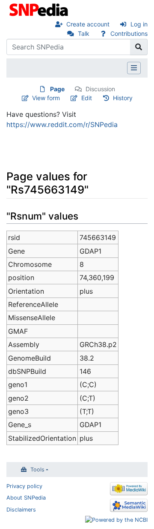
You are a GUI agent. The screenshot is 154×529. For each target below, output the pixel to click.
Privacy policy (24, 486)
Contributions (129, 33)
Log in (139, 24)
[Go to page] (139, 47)
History (123, 97)
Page (57, 89)
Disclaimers (21, 509)
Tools (37, 469)
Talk (83, 33)
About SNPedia (26, 497)
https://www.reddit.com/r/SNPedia (62, 124)
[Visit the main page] (39, 9)
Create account (88, 24)
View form (46, 97)
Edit (86, 97)
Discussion (100, 89)
